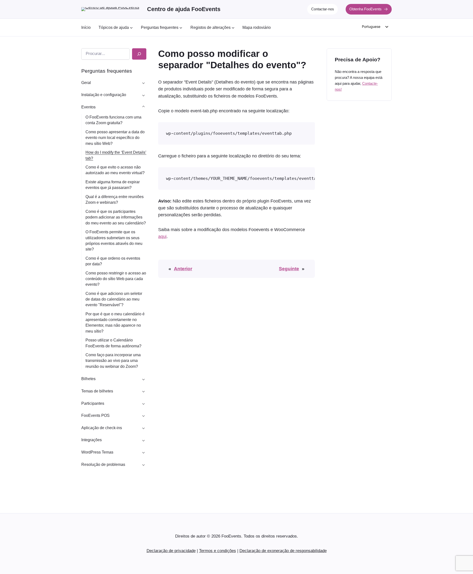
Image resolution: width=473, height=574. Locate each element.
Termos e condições (217, 550)
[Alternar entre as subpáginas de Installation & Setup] (143, 95)
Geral (86, 83)
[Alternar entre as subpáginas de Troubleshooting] (143, 464)
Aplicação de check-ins (101, 428)
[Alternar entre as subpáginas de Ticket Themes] (143, 391)
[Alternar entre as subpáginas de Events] (143, 107)
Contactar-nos (322, 9)
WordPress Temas (97, 452)
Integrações (91, 440)
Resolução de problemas (103, 464)
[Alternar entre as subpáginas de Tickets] (143, 379)
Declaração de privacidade (171, 550)
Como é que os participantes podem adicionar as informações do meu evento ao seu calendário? (115, 217)
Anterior (183, 268)
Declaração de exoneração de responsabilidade (283, 550)
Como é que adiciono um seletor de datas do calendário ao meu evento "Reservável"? (113, 299)
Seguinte (289, 268)
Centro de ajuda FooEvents (183, 9)
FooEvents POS (95, 415)
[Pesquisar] (139, 54)
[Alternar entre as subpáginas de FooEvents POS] (143, 416)
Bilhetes (88, 379)
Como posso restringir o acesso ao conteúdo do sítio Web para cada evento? (115, 279)
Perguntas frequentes (106, 71)
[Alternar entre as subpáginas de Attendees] (143, 403)
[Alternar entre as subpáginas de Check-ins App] (143, 428)
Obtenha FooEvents (365, 9)
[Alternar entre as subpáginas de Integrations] (143, 440)
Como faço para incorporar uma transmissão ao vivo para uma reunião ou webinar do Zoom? (113, 360)
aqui (162, 236)
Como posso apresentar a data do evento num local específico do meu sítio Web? (115, 137)
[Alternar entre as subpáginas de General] (143, 82)
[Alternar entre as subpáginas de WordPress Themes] (143, 452)
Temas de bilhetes (97, 391)
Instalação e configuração (103, 95)
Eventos (88, 107)
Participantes (92, 403)
